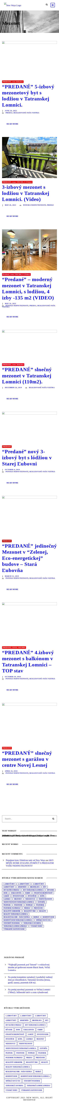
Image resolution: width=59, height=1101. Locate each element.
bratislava (35, 887)
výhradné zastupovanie (14, 929)
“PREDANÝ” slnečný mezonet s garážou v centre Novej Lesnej (27, 759)
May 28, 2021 (10, 205)
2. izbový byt (23, 884)
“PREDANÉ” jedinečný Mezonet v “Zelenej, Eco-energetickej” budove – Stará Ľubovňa (29, 558)
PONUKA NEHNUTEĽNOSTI (34, 205)
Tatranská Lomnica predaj (15, 926)
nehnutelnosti (45, 899)
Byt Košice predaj (11, 890)
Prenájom (38, 908)
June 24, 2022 (11, 110)
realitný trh (30, 911)
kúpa (42, 896)
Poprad (29, 905)
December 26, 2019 (13, 387)
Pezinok (7, 905)
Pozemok (40, 905)
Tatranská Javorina (32, 923)
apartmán (22, 887)
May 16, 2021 (10, 303)
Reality (42, 911)
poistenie (18, 905)
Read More (12, 124)
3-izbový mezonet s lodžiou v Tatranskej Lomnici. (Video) (25, 193)
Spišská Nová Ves (43, 920)
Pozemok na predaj (12, 908)
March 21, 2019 (12, 576)
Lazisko (7, 899)
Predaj (27, 908)
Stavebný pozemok (12, 923)
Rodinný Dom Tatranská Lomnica (18, 920)
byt (44, 887)
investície (32, 896)
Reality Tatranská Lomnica (16, 914)
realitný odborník (12, 911)
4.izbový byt (9, 887)
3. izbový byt (38, 884)
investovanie (18, 896)
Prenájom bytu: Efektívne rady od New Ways (25, 860)
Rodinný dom (48, 917)
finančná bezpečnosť (43, 893)
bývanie (50, 890)
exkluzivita (16, 893)
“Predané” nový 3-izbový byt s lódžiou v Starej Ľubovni (27, 458)
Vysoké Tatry (36, 926)
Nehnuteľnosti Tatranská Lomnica (19, 902)
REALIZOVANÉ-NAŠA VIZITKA (26, 113)
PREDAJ (9, 113)
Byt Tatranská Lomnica (33, 890)
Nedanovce (30, 899)
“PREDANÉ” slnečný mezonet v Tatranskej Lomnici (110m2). (27, 375)
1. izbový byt (9, 884)
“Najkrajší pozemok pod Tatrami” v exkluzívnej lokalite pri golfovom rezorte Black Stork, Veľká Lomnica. (29, 967)
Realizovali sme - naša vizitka (17, 917)
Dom (5, 893)
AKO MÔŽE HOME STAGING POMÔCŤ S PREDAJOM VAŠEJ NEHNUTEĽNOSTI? (30, 863)
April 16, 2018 (11, 771)
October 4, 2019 (12, 469)
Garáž (6, 896)
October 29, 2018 (13, 676)
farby (27, 893)
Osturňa (41, 902)
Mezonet (18, 899)
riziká (36, 917)
